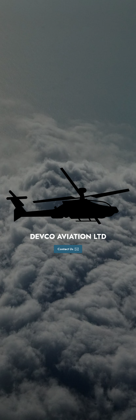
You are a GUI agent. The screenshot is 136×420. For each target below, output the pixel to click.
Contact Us (65, 249)
